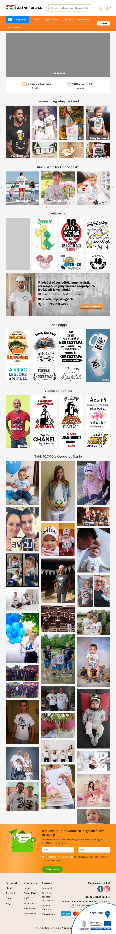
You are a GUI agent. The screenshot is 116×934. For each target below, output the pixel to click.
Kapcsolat (83, 19)
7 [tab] (65, 206)
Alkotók (68, 19)
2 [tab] (50, 206)
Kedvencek (14, 27)
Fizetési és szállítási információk (48, 897)
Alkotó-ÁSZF (30, 903)
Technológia (30, 893)
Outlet (103, 23)
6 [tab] (62, 206)
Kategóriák (19, 19)
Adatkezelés (30, 908)
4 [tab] (56, 206)
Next (113, 188)
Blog (8, 903)
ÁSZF (26, 898)
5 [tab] (59, 206)
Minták (9, 888)
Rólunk (27, 888)
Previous (2, 188)
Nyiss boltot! (52, 19)
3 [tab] (53, 206)
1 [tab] (47, 206)
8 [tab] (68, 206)
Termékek (10, 893)
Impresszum (30, 913)
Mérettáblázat (49, 914)
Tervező (35, 19)
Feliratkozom (52, 869)
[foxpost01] (58, 55)
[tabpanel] (22, 188)
